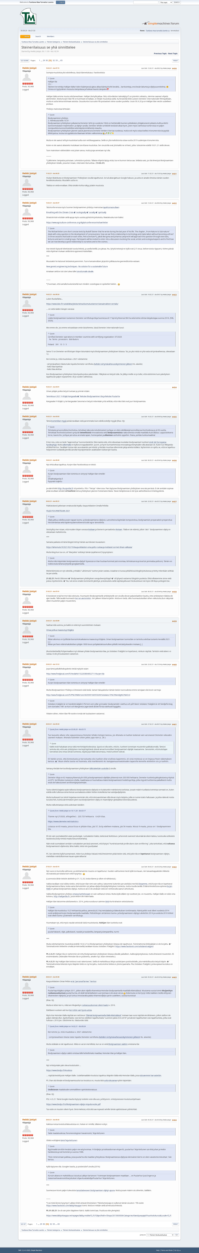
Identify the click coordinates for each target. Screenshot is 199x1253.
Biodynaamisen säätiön (118, 1044)
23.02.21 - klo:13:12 (52, 664)
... (42, 60)
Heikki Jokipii (29, 68)
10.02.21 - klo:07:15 (52, 68)
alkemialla (67, 445)
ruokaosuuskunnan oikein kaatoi (95, 1005)
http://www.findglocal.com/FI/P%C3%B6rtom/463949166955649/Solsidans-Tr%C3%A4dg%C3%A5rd (88, 695)
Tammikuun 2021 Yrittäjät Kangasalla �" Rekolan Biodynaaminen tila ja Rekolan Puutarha (83, 396)
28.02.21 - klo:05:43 (52, 1120)
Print (175, 61)
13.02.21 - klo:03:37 (52, 203)
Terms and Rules (167, 1250)
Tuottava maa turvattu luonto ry (157, 30)
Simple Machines (36, 1250)
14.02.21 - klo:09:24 (52, 294)
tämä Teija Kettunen (69, 1140)
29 (44, 60)
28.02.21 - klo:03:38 (52, 977)
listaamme (143, 884)
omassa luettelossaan (81, 894)
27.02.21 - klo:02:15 (52, 867)
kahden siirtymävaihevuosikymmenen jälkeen (113, 364)
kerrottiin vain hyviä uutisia (80, 1010)
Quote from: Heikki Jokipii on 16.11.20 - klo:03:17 (68, 811)
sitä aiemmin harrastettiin (150, 1075)
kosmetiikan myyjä (58, 421)
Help (157, 1250)
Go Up (23, 1224)
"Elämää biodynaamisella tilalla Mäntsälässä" (104, 1015)
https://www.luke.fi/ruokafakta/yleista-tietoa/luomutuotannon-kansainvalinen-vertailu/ (82, 304)
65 (61, 60)
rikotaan (118, 529)
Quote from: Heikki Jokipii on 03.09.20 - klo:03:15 (68, 729)
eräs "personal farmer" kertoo (83, 981)
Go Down (24, 61)
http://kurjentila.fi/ (65, 488)
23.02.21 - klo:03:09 (52, 621)
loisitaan (91, 529)
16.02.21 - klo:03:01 (52, 387)
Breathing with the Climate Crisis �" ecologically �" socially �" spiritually (76, 212)
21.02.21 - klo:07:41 (52, 591)
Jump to (143, 1235)
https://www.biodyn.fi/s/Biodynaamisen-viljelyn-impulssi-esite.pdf (73, 1104)
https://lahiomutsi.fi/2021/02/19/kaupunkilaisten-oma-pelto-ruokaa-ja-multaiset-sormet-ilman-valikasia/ (89, 547)
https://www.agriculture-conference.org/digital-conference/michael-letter (77, 222)
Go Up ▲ (177, 1250)
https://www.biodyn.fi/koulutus (59, 1070)
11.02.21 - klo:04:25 (52, 173)
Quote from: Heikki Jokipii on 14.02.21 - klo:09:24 (68, 1026)
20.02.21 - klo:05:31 (52, 501)
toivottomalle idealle (84, 271)
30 (47, 60)
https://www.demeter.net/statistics (63, 821)
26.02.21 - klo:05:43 (52, 724)
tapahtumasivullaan (111, 207)
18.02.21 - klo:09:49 (52, 460)
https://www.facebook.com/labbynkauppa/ (64, 1205)
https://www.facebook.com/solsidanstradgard (134, 946)
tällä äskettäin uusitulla (98, 768)
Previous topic (160, 53)
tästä (107, 901)
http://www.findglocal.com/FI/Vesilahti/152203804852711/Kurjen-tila (75, 674)
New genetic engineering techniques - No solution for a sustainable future (77, 266)
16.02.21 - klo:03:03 (52, 416)
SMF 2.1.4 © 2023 (24, 1250)
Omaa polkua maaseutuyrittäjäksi (60, 630)
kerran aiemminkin (83, 598)
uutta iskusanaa (110, 1080)
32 (54, 60)
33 (57, 60)
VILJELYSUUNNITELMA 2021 (58, 511)
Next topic (173, 53)
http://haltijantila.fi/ (62, 896)
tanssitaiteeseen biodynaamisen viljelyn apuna (95, 1190)
